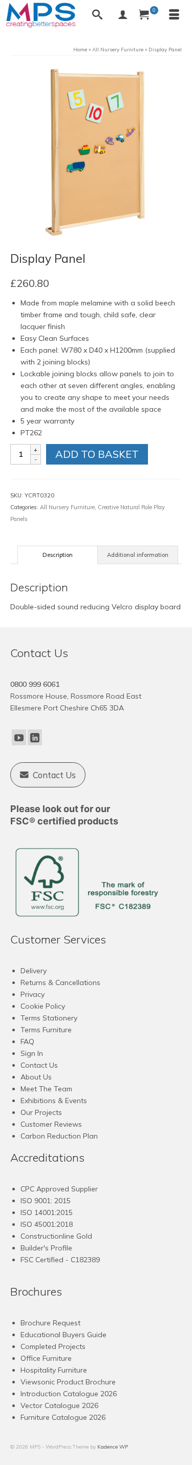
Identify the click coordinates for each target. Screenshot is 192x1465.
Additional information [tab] (137, 554)
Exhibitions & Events (53, 1100)
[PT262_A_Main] (96, 152)
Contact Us (39, 1065)
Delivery (33, 970)
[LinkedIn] (35, 737)
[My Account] (123, 15)
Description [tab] (57, 554)
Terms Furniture (46, 1029)
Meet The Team (46, 1088)
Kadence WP (112, 1446)
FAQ (27, 1041)
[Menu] (174, 15)
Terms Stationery (48, 1018)
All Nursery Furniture (67, 507)
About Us (36, 1077)
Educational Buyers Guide (63, 1334)
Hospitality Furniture (53, 1370)
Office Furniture (46, 1358)
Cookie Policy (42, 1006)
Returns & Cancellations (60, 982)
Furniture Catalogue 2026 (62, 1417)
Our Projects (41, 1112)
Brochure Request (50, 1322)
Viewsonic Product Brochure (68, 1381)
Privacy (32, 994)
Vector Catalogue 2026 (59, 1405)
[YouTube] (19, 737)
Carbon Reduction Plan (59, 1136)
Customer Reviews (51, 1124)
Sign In (31, 1053)
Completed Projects (53, 1346)
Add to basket (97, 454)
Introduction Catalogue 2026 (68, 1393)
